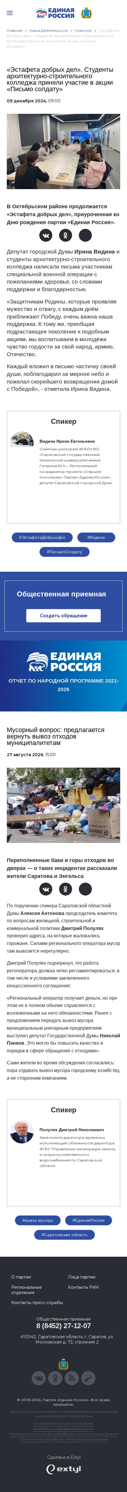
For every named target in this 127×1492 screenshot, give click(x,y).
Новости (83, 30)
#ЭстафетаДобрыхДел (42, 537)
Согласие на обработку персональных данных (63, 1439)
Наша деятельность (49, 30)
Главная (14, 30)
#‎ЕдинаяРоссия (89, 1220)
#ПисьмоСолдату (64, 551)
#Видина (96, 537)
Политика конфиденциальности (63, 1428)
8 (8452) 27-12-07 (63, 1326)
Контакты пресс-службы (37, 1302)
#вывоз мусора (37, 1220)
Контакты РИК (83, 1287)
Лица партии (81, 1277)
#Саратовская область (64, 1234)
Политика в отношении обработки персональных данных (63, 1434)
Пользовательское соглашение (64, 1423)
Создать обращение (63, 616)
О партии (21, 1277)
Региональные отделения (26, 1290)
